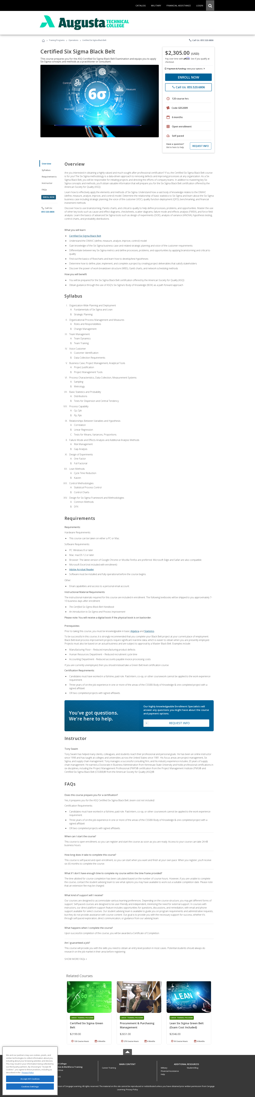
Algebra (134, 631)
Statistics (149, 631)
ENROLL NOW (188, 77)
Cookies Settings (30, 1086)
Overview (46, 163)
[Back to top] (127, 1063)
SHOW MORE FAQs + (75, 959)
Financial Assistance (170, 1071)
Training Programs (56, 40)
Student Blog (192, 1067)
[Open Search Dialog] (210, 5)
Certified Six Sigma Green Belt (86, 1025)
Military (164, 1067)
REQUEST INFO (200, 146)
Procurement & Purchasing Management (137, 1025)
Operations (73, 40)
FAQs (44, 189)
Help (163, 1074)
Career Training (109, 1067)
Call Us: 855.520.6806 (201, 40)
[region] (30, 1070)
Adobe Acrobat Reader (81, 569)
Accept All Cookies (30, 1079)
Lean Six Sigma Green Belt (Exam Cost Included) (187, 1025)
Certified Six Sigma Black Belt (85, 235)
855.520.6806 (47, 211)
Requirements (49, 176)
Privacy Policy (132, 1089)
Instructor (47, 183)
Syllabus (46, 170)
